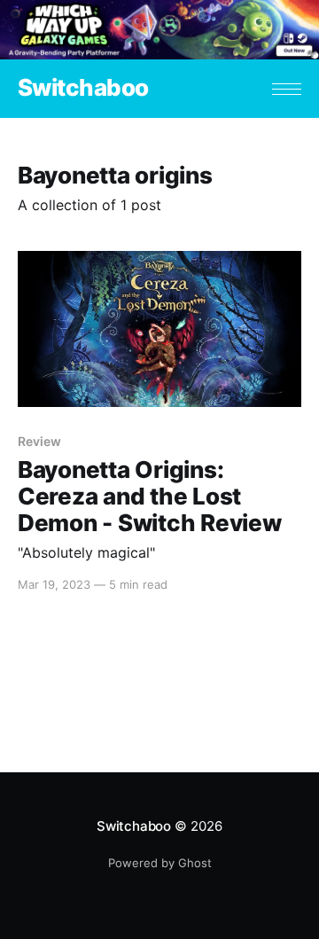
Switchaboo (83, 88)
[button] (286, 89)
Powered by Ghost (160, 863)
